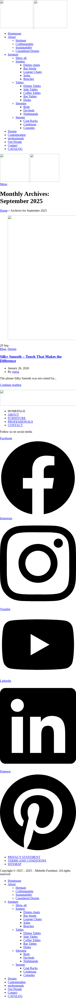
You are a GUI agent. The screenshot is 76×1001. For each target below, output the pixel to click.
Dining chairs (31, 65)
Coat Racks (30, 121)
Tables (20, 82)
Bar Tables (30, 96)
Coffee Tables (32, 93)
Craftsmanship (24, 44)
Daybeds (28, 110)
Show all (21, 58)
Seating (20, 61)
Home (4, 210)
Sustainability (24, 47)
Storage (20, 117)
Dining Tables (32, 86)
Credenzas (29, 124)
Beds (26, 107)
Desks (27, 100)
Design (12, 349)
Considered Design (27, 51)
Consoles (29, 127)
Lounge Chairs (32, 72)
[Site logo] (17, 27)
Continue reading (10, 385)
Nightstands (30, 114)
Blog (3, 349)
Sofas (26, 75)
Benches (28, 79)
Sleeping (21, 103)
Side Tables (30, 89)
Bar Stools (29, 68)
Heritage (21, 40)
